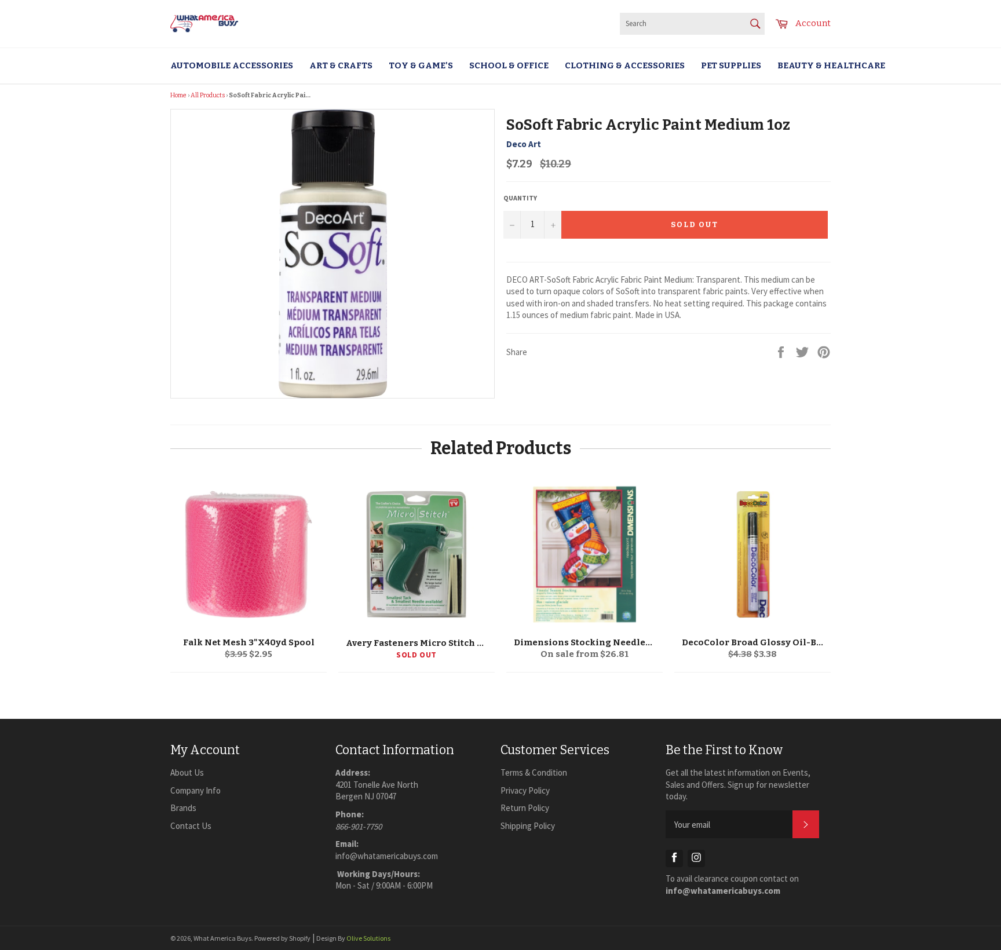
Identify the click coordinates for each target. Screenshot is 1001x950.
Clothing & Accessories (625, 65)
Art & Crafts (340, 65)
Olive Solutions (368, 938)
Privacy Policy (525, 790)
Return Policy (524, 807)
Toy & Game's (421, 65)
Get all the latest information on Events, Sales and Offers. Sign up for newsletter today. (738, 784)
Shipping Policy (527, 825)
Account (813, 23)
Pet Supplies (731, 65)
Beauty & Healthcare (831, 65)
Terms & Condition (533, 772)
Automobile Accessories (231, 65)
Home (178, 95)
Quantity (520, 197)
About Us (187, 772)
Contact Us (190, 825)
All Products (208, 95)
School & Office (509, 65)
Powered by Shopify (282, 938)
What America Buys (222, 938)
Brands (183, 807)
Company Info (195, 790)
